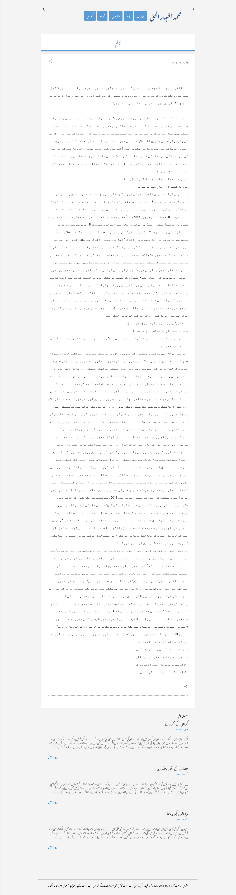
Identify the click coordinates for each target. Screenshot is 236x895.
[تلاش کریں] (43, 9)
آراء (102, 15)
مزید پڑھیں (53, 756)
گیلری (90, 15)
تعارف (140, 15)
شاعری (116, 15)
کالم (128, 15)
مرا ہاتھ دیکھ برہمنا (177, 813)
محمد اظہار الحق (165, 16)
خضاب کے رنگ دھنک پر (172, 768)
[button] (50, 61)
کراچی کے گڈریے (176, 723)
